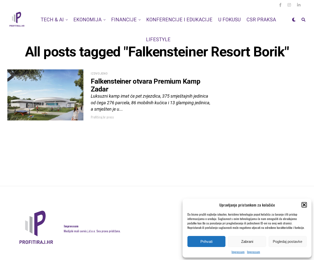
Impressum (238, 252)
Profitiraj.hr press (102, 116)
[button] (304, 204)
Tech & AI (52, 20)
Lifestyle (158, 39)
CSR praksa (261, 20)
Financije (124, 20)
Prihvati (206, 241)
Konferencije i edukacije (179, 20)
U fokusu (229, 20)
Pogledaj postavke (287, 241)
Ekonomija (87, 20)
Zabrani (247, 241)
